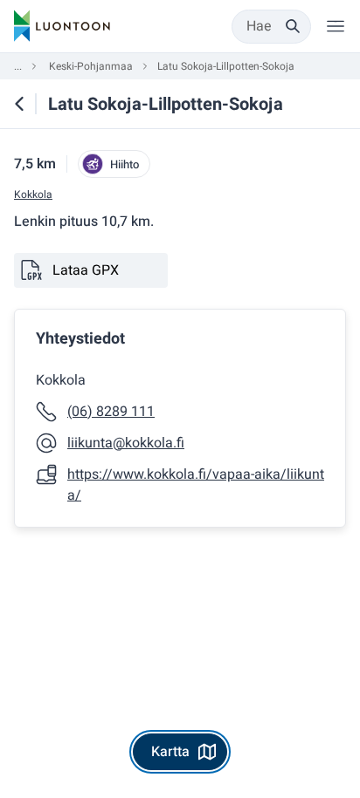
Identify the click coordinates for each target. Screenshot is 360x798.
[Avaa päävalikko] (336, 26)
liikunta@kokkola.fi (125, 443)
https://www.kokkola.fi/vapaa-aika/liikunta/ (195, 485)
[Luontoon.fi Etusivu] (62, 26)
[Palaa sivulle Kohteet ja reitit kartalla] (19, 103)
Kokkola (33, 194)
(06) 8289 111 (111, 411)
